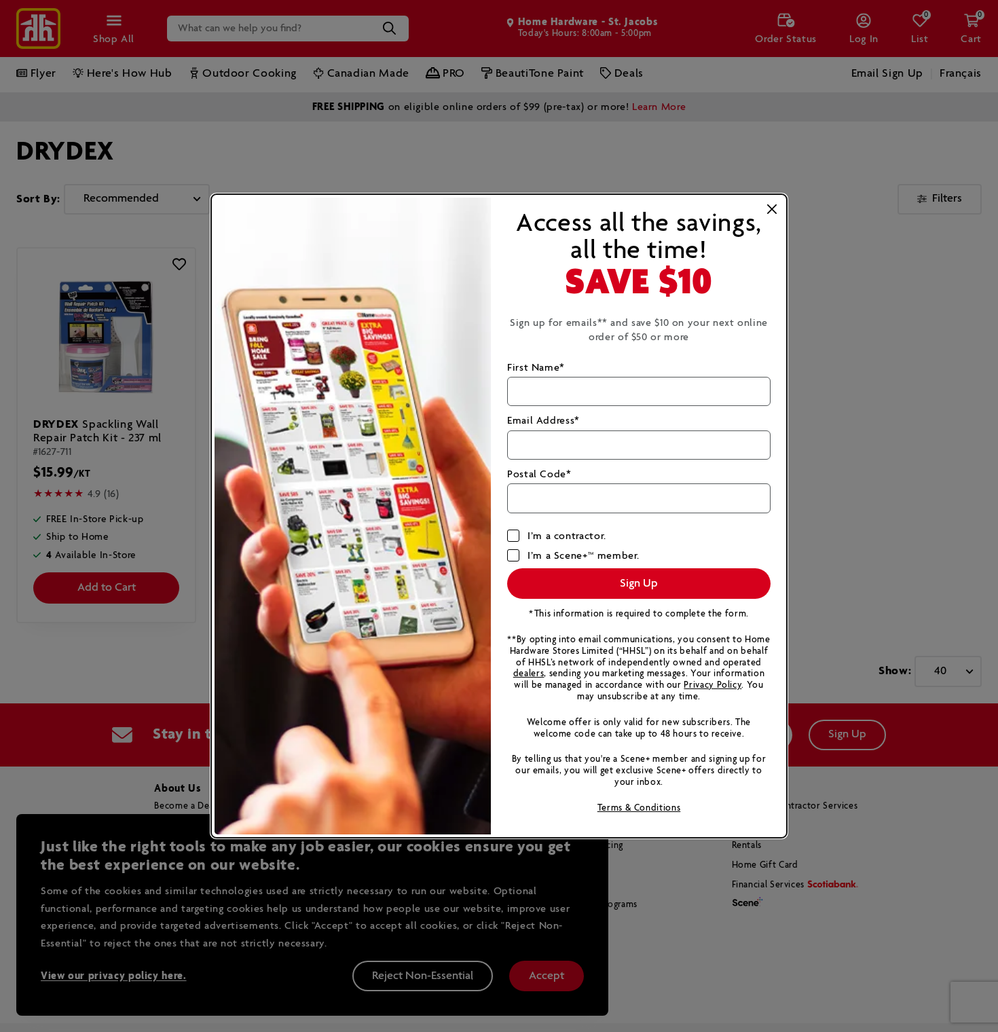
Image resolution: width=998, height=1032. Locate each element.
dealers (528, 674)
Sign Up (639, 583)
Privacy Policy (712, 685)
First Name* (536, 367)
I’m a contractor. (567, 536)
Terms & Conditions (639, 808)
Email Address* (543, 420)
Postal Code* (539, 474)
